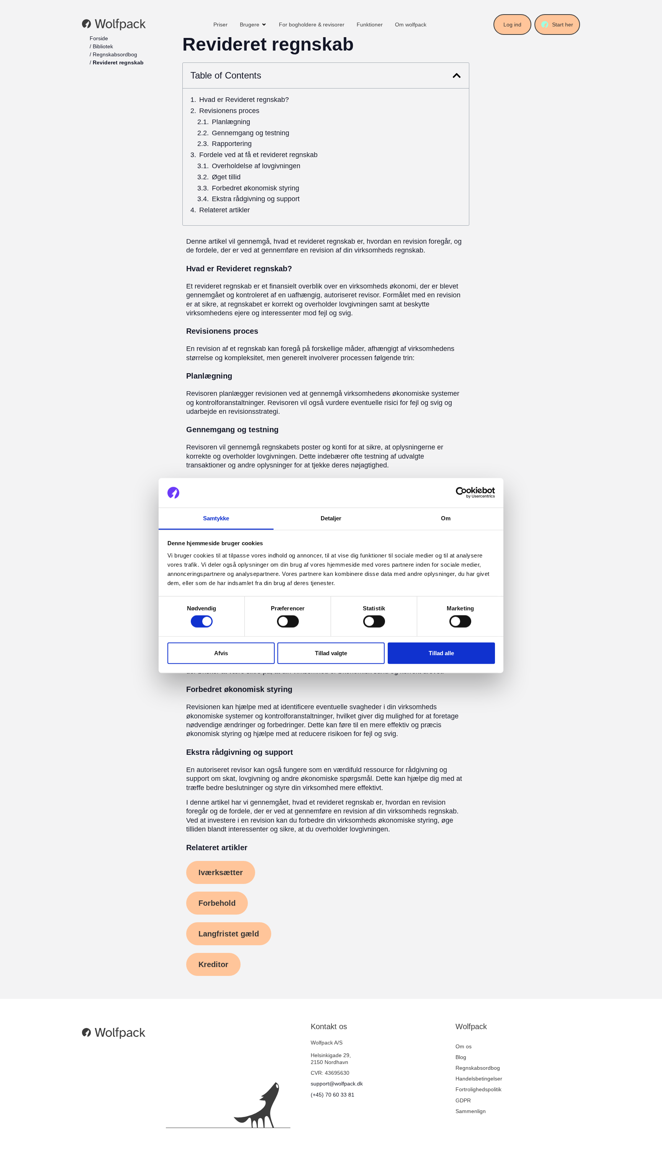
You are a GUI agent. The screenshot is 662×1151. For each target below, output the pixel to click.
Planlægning (231, 122)
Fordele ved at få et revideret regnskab (258, 155)
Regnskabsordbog (115, 54)
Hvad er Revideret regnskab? (244, 99)
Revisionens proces (229, 111)
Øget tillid (226, 177)
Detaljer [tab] (331, 518)
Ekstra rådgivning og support (256, 199)
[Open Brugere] (264, 24)
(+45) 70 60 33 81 (332, 1095)
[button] (456, 75)
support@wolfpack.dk (337, 1083)
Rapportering (232, 144)
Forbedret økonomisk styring (255, 188)
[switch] (288, 621)
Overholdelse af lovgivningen (256, 166)
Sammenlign (471, 1111)
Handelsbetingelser (479, 1079)
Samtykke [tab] (216, 518)
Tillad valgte (331, 652)
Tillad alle (441, 652)
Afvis (221, 652)
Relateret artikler (224, 210)
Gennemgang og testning (250, 133)
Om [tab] (446, 518)
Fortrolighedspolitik (478, 1089)
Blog (461, 1057)
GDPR (463, 1100)
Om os (464, 1046)
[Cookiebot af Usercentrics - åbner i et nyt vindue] (461, 492)
